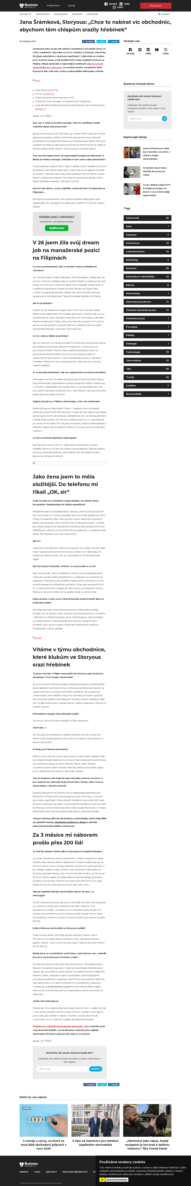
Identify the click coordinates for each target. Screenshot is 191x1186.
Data (147, 226)
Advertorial (147, 218)
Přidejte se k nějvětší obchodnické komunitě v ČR (60, 1026)
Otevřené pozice (147, 318)
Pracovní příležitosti (156, 6)
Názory (147, 285)
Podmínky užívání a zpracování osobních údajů (41, 1183)
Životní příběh (147, 394)
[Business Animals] (29, 6)
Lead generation (147, 251)
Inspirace (147, 235)
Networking (147, 293)
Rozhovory (43, 14)
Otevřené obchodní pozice (147, 310)
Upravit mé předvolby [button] (117, 1179)
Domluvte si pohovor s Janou (70, 822)
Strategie (147, 343)
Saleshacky (61, 14)
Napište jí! (40, 109)
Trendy (147, 377)
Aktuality (25, 14)
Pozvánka (147, 327)
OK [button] (102, 1179)
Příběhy (147, 335)
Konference (147, 243)
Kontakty (51, 1172)
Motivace (147, 268)
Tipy (147, 369)
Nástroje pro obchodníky (147, 276)
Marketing (147, 260)
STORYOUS (48, 94)
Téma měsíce (147, 360)
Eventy (71, 6)
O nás (37, 1172)
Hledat (165, 14)
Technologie (147, 352)
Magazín (77, 14)
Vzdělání (147, 385)
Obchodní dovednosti (147, 302)
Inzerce (24, 1172)
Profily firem (53, 6)
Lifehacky (92, 14)
